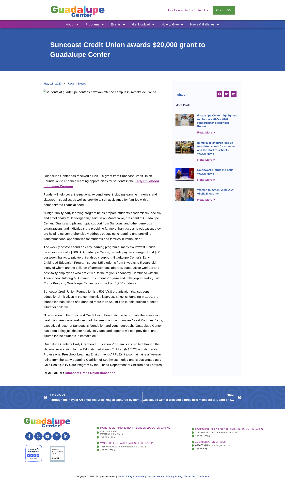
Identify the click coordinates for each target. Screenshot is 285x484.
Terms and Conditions (196, 476)
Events (116, 24)
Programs (92, 24)
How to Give (170, 24)
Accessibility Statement (131, 476)
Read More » (206, 132)
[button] (219, 94)
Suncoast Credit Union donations (90, 373)
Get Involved (141, 24)
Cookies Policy (155, 476)
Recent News (76, 83)
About (70, 24)
